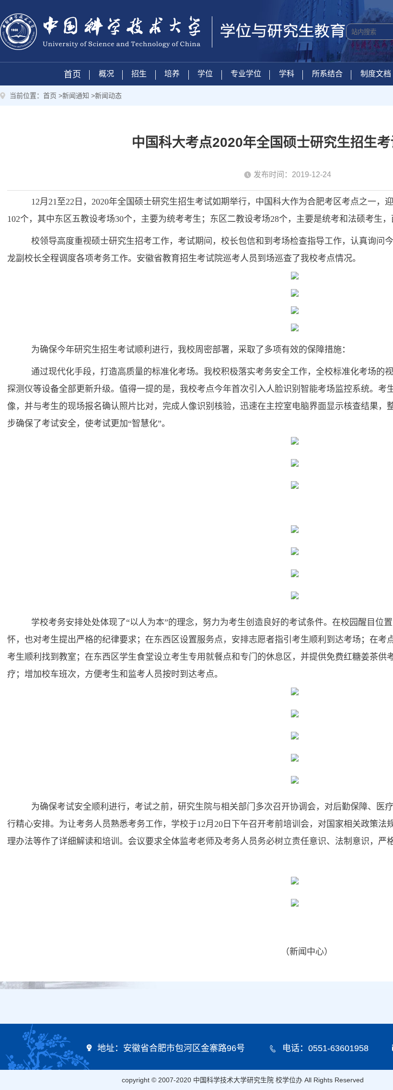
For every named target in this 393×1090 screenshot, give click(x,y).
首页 (72, 74)
